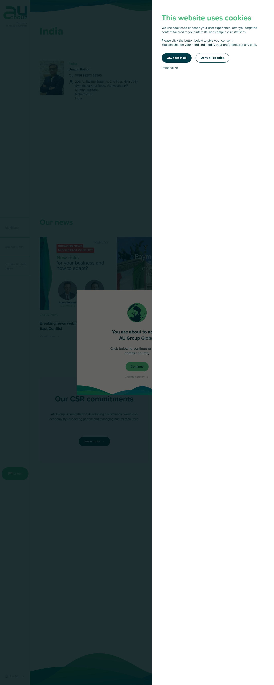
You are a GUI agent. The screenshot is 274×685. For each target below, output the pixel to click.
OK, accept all (177, 57)
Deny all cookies (212, 57)
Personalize (170, 68)
